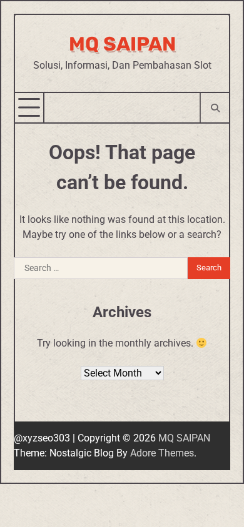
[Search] (214, 107)
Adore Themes (162, 453)
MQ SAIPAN (122, 44)
